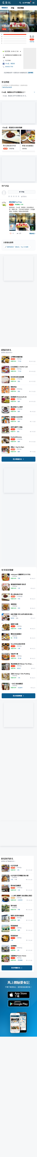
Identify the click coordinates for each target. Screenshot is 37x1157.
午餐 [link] (16, 879)
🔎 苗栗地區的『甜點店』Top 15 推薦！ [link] (17, 247)
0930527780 (9, 66)
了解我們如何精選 (7, 87)
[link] (19, 361)
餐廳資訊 (5, 8)
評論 (12, 8)
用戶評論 (5, 185)
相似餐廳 (20, 8)
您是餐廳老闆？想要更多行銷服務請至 (18, 72)
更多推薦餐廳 (17, 696)
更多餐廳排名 (17, 459)
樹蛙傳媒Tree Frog (15, 202)
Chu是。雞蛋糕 (10, 63)
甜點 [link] (17, 618)
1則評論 (32, 41)
